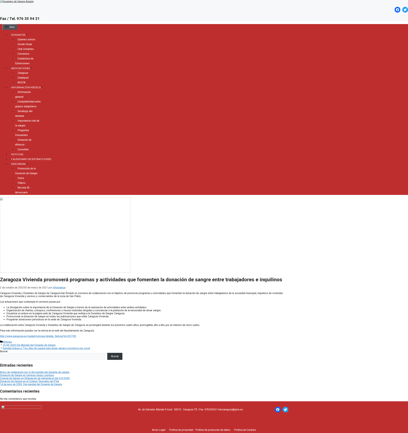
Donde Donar (25, 44)
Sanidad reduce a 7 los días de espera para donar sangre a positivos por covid (46, 348)
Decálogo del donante (23, 113)
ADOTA (22, 82)
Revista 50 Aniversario (22, 190)
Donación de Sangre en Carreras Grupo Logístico (27, 375)
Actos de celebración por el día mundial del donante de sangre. (35, 372)
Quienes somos (26, 39)
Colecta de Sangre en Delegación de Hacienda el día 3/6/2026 (35, 378)
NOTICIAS (17, 154)
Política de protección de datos (212, 429)
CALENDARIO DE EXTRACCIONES (31, 158)
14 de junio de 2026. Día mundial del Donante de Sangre (31, 384)
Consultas (23, 149)
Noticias (7, 341)
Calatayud (23, 77)
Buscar (4, 351)
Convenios (23, 53)
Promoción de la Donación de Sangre (26, 171)
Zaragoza (23, 72)
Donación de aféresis (23, 142)
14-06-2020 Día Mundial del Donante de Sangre (29, 345)
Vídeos (22, 182)
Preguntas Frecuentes (22, 133)
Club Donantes (26, 49)
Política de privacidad (181, 429)
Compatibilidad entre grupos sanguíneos (28, 104)
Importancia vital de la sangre (27, 123)
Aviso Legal (158, 429)
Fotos (21, 178)
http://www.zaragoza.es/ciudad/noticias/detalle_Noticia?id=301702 (38, 336)
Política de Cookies (245, 429)
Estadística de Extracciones (24, 61)
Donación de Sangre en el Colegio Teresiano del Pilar (29, 381)
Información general (23, 94)
